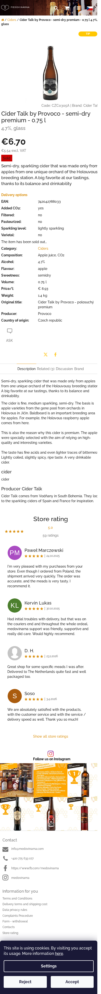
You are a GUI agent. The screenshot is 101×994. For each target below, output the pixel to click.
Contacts (8, 927)
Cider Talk (91, 106)
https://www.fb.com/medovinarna (35, 868)
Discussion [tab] (64, 369)
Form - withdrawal (15, 921)
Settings (49, 966)
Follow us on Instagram (51, 759)
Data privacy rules (14, 910)
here (59, 953)
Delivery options (14, 195)
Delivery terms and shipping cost (24, 904)
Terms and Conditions (17, 898)
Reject (25, 981)
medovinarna (20, 878)
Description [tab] (26, 369)
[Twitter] (45, 354)
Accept (72, 981)
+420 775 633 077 (22, 858)
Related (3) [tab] (45, 369)
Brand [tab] (79, 369)
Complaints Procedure (17, 915)
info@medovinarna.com (27, 849)
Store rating (10, 933)
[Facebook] (55, 354)
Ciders (43, 248)
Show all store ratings (50, 736)
